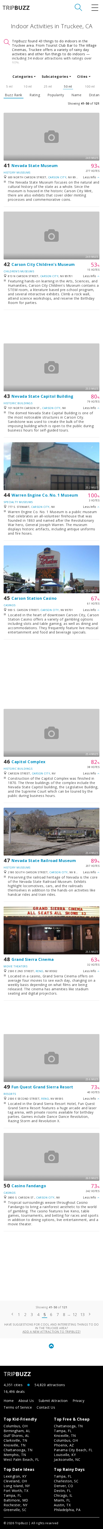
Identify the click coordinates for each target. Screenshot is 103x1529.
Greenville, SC (15, 1509)
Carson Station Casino (34, 598)
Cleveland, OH (15, 1481)
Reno (39, 971)
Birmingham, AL (17, 1430)
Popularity (55, 95)
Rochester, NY (16, 1505)
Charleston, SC (66, 1481)
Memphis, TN (15, 1454)
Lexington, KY (15, 1476)
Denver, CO (63, 1486)
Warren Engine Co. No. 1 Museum (44, 495)
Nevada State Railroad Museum (43, 860)
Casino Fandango (28, 1185)
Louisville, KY (65, 1454)
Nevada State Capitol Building (42, 396)
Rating (34, 95)
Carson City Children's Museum (43, 264)
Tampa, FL (63, 1430)
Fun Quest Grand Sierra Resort (42, 1087)
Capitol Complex (28, 761)
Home (9, 1400)
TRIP (16, 8)
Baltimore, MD (16, 1500)
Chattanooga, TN (18, 1450)
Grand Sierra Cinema (32, 959)
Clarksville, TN (15, 1440)
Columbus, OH (16, 1426)
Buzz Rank (13, 95)
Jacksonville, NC (67, 1459)
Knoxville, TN (15, 1445)
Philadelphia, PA (67, 1509)
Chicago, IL (63, 1495)
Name (76, 95)
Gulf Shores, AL (16, 1435)
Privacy (79, 1400)
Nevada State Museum (34, 165)
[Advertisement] (51, 327)
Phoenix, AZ (64, 1445)
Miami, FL (62, 1500)
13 (82, 1314)
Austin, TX (62, 1505)
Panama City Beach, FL (73, 1450)
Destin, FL (62, 1490)
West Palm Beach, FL (21, 1459)
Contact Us (46, 1407)
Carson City (57, 177)
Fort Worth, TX (16, 1490)
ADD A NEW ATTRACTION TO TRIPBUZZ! (52, 1332)
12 (75, 1314)
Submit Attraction (53, 1400)
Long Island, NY (17, 1486)
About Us (26, 1400)
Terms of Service (18, 1407)
